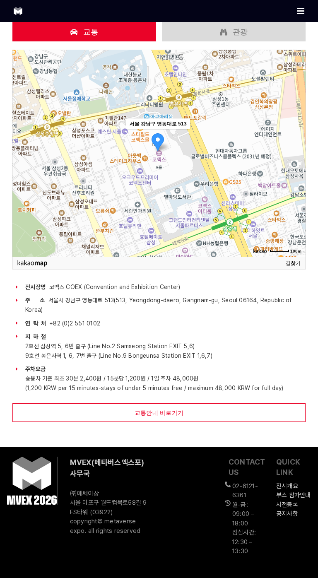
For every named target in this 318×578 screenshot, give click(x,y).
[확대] (295, 138)
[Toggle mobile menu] (301, 11)
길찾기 (293, 263)
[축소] (295, 152)
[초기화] (295, 168)
